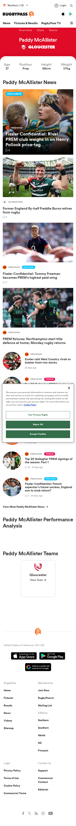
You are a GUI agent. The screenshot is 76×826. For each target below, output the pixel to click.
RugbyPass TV (51, 23)
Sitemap (9, 728)
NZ (40, 743)
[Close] (69, 388)
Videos (8, 720)
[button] (72, 23)
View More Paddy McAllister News (23, 507)
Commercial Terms (15, 793)
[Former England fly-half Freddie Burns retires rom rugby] (38, 187)
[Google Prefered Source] (38, 667)
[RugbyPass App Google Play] (52, 656)
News (6, 23)
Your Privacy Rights (38, 414)
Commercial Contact (45, 780)
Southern (43, 728)
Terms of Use (11, 778)
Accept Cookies (38, 433)
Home (7, 690)
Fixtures (8, 698)
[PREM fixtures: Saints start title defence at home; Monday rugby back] (38, 317)
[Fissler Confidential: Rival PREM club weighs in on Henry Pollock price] (38, 122)
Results (8, 705)
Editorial (43, 789)
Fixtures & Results (26, 23)
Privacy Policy (12, 770)
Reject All (38, 424)
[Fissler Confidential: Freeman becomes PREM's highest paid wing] (38, 253)
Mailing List (45, 705)
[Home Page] (18, 14)
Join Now (43, 690)
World (41, 735)
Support (43, 770)
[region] (38, 413)
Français (43, 750)
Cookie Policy (12, 785)
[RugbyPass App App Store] (24, 656)
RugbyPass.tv (46, 698)
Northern (43, 720)
